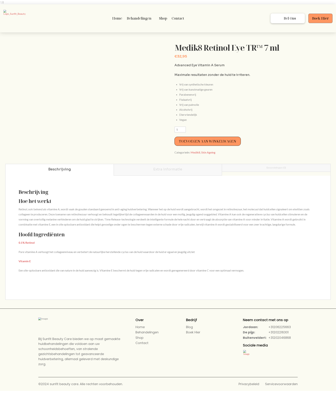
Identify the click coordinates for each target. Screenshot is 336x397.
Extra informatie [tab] (167, 169)
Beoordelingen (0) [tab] (276, 167)
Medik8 (195, 152)
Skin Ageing (208, 152)
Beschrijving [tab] (59, 169)
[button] (288, 18)
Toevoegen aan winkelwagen (207, 141)
